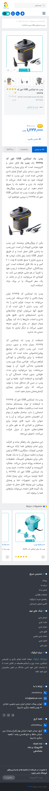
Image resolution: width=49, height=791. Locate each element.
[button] (22, 14)
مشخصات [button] (24, 149)
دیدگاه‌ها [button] (10, 149)
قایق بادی (43, 631)
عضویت (9, 777)
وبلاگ (44, 580)
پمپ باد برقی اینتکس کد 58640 (34, 549)
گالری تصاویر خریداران (38, 603)
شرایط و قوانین (41, 594)
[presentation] (43, 81)
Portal (30, 786)
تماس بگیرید (33, 139)
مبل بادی (43, 645)
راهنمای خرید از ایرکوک (38, 599)
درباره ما (44, 585)
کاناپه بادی (43, 640)
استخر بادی (42, 617)
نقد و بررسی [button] (39, 149)
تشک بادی (43, 626)
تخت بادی (43, 622)
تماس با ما (43, 590)
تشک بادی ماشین (40, 636)
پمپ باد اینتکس (32, 107)
